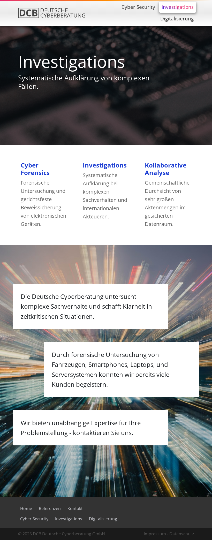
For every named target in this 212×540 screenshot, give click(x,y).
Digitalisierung (103, 519)
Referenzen (50, 508)
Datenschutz (181, 534)
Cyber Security (34, 519)
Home (26, 508)
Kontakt (75, 508)
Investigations (68, 519)
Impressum (155, 534)
